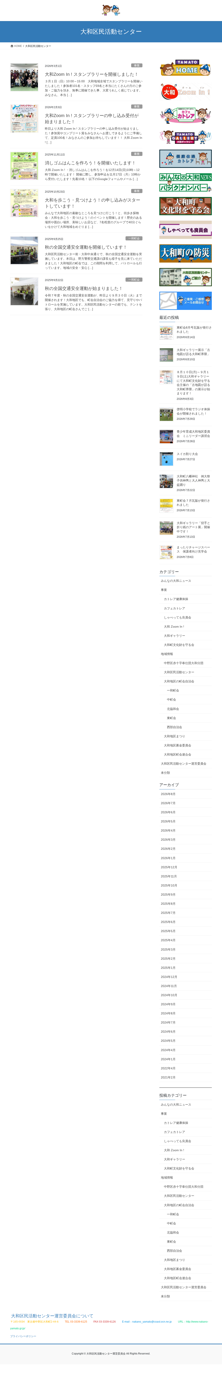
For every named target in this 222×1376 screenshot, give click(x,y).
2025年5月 (168, 931)
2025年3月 (168, 949)
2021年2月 (168, 1077)
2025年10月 (169, 885)
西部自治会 (174, 727)
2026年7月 (168, 803)
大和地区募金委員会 (177, 745)
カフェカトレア (174, 608)
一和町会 (134, 238)
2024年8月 (168, 1013)
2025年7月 (168, 913)
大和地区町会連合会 (177, 754)
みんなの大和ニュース (176, 580)
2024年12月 (169, 977)
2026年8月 (168, 794)
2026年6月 (168, 812)
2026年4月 (168, 830)
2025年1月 (168, 967)
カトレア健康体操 (176, 599)
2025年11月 (169, 876)
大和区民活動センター (179, 672)
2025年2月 (168, 958)
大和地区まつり (174, 736)
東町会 (171, 718)
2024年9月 (168, 1004)
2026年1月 (168, 858)
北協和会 (173, 709)
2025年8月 (168, 903)
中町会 (171, 699)
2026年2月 (168, 848)
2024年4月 (168, 1050)
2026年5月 (168, 821)
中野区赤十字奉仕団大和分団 (183, 663)
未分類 (165, 772)
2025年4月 (168, 940)
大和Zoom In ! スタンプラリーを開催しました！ (92, 74)
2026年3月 (168, 839)
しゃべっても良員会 (177, 617)
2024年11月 (169, 986)
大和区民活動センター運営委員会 (183, 763)
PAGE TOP (212, 1331)
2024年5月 (168, 1040)
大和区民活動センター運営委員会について (52, 1315)
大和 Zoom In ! (174, 626)
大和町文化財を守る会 (179, 645)
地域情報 (167, 654)
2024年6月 (168, 1031)
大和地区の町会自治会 (179, 681)
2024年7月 (168, 1022)
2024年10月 (169, 995)
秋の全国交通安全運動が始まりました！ (84, 288)
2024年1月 (168, 1059)
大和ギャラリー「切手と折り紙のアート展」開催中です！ (193, 527)
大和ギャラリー (174, 635)
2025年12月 (169, 867)
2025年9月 (168, 894)
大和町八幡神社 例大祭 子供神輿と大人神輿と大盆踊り (195, 480)
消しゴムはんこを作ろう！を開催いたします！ (90, 162)
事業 (137, 65)
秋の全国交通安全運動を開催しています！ (86, 247)
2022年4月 (168, 1068)
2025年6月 (168, 922)
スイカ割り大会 (187, 454)
